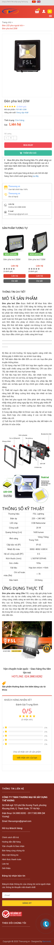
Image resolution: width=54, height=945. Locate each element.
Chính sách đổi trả (10, 837)
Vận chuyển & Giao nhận (13, 846)
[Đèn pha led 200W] (14, 243)
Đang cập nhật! (22, 112)
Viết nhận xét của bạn (27, 757)
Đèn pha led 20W (9, 28)
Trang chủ (7, 22)
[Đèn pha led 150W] (39, 243)
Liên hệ (14, 276)
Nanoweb (47, 941)
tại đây (36, 176)
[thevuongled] (10, 11)
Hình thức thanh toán (11, 859)
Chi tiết (14, 281)
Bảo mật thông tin (10, 855)
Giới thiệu (6, 868)
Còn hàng (19, 120)
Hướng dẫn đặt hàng (11, 842)
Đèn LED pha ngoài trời (13, 25)
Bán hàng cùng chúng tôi (13, 850)
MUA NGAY (28, 145)
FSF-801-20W (21, 109)
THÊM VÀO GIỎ (29, 153)
